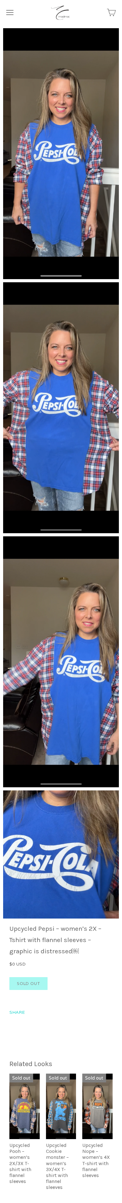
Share (17, 1012)
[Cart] (111, 13)
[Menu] (10, 13)
